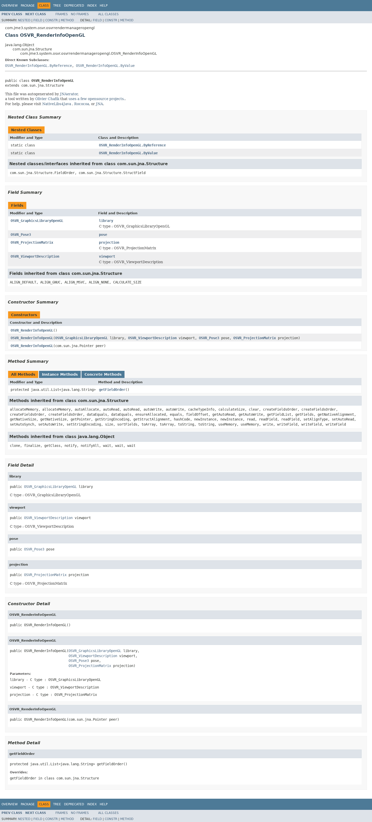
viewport (107, 256)
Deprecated (74, 5)
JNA (99, 104)
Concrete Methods (103, 374)
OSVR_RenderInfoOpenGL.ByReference (38, 66)
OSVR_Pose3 (21, 235)
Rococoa (81, 104)
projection (109, 242)
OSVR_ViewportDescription (35, 256)
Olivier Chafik (47, 99)
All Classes (108, 14)
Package (28, 5)
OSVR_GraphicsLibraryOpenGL (37, 221)
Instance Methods (60, 374)
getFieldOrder (112, 390)
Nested (24, 20)
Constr (51, 20)
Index (92, 5)
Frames (61, 14)
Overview (10, 5)
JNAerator (69, 94)
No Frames (80, 14)
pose (103, 235)
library (106, 221)
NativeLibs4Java (56, 104)
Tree (57, 5)
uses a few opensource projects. (97, 99)
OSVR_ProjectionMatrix (32, 242)
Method (67, 20)
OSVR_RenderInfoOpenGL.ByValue (105, 66)
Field (37, 20)
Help (104, 5)
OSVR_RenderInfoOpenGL (32, 330)
